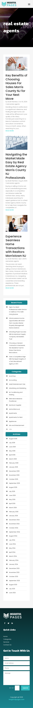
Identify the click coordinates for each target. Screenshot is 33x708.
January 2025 (13, 516)
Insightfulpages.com (16, 699)
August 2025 (13, 487)
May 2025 (12, 499)
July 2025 (12, 491)
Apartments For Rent (15, 417)
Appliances (12, 421)
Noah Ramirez (13, 102)
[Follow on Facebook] (4, 623)
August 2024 (13, 536)
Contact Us (7, 645)
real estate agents (13, 104)
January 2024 (13, 564)
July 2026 (12, 443)
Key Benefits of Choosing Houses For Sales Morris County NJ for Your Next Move (16, 87)
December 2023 (14, 568)
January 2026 (13, 467)
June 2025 (12, 495)
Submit (25, 688)
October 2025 (13, 479)
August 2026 (13, 439)
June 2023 (12, 593)
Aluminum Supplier (15, 405)
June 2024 (12, 544)
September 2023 (14, 581)
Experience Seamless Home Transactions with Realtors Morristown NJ (16, 246)
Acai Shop (12, 376)
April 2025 (12, 503)
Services (6, 642)
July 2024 (12, 540)
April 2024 (12, 552)
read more (10, 131)
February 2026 (13, 463)
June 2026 (12, 447)
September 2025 (14, 483)
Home (5, 637)
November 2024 (14, 524)
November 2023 (14, 572)
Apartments (13, 413)
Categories (7, 639)
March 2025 (13, 508)
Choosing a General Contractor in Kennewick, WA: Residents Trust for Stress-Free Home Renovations (17, 347)
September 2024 (14, 532)
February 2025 (13, 512)
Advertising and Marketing (17, 388)
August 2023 (13, 585)
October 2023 (13, 576)
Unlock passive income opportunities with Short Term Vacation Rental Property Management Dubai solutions (17, 323)
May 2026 (12, 451)
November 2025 (14, 475)
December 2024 (14, 520)
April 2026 (12, 455)
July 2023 (12, 589)
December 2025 (14, 471)
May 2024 (12, 548)
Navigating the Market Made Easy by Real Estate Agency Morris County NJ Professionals (16, 166)
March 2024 (13, 556)
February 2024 (13, 560)
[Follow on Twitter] (8, 623)
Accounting (13, 380)
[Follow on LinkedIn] (12, 623)
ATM (10, 429)
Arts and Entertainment (16, 425)
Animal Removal (14, 409)
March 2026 (13, 459)
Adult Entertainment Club (17, 384)
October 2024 (13, 528)
